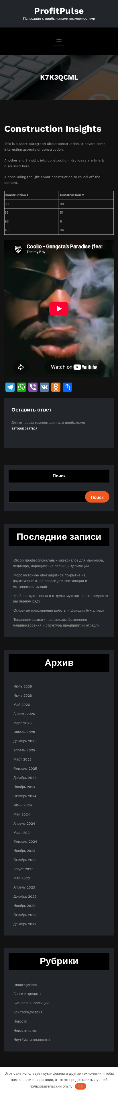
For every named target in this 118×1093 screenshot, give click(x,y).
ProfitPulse (59, 11)
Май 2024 (21, 814)
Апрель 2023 (24, 887)
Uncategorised (25, 985)
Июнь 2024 (22, 805)
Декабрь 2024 (24, 778)
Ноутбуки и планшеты (31, 1040)
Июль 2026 (22, 686)
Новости (20, 1021)
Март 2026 (22, 723)
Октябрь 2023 (24, 860)
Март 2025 (22, 759)
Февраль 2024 (25, 842)
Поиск (59, 475)
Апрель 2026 (24, 714)
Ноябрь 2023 (24, 851)
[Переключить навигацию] (59, 41)
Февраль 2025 (25, 769)
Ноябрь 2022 (24, 906)
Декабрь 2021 (24, 924)
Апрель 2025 (24, 750)
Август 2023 (23, 869)
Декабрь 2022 (24, 897)
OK (80, 1086)
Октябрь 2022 (24, 915)
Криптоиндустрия (27, 1012)
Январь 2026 (24, 732)
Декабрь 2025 (24, 741)
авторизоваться (24, 428)
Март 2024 (22, 833)
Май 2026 (21, 705)
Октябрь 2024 (24, 796)
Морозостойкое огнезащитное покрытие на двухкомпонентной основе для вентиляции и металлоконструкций (50, 581)
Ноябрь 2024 (24, 787)
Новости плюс (25, 1031)
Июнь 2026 (22, 696)
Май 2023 (21, 878)
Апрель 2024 (24, 824)
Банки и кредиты (27, 994)
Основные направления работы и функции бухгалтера (58, 610)
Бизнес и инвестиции (31, 1003)
